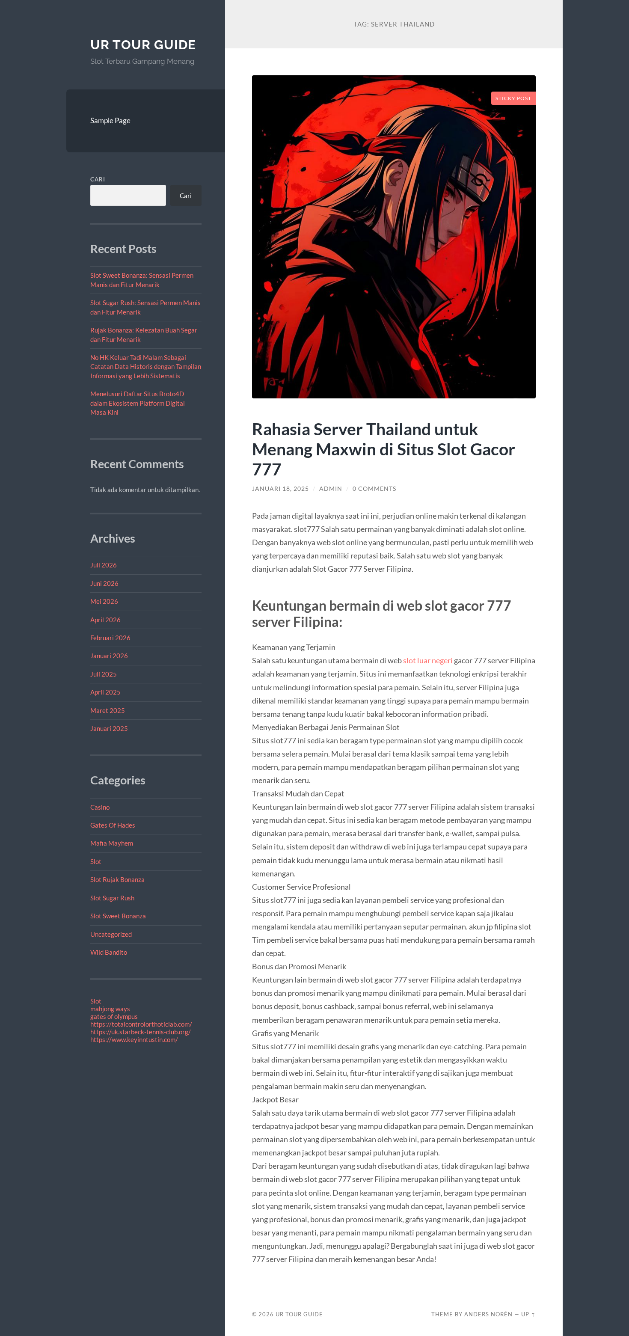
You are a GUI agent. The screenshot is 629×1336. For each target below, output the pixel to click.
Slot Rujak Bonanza (117, 879)
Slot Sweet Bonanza (118, 916)
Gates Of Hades (112, 825)
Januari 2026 (109, 655)
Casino (100, 807)
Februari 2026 (110, 637)
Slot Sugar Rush (112, 898)
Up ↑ (528, 1314)
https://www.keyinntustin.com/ (134, 1039)
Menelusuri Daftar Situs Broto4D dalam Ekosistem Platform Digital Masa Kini (137, 403)
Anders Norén (488, 1314)
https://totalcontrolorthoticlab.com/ (141, 1024)
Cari (97, 179)
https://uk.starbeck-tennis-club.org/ (140, 1032)
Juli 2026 (103, 565)
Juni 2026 (104, 583)
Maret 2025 (107, 710)
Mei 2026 (104, 601)
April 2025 (105, 692)
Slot (95, 861)
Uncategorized (111, 934)
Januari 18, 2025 (280, 488)
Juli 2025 (103, 674)
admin (330, 488)
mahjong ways (110, 1008)
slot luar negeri (428, 660)
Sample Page (110, 120)
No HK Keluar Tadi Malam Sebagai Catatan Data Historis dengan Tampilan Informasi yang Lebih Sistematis (145, 366)
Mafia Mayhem (111, 843)
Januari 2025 (109, 728)
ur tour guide (143, 44)
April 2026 (105, 619)
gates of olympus (114, 1016)
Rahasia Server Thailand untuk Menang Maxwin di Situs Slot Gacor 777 (383, 449)
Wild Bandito (108, 952)
